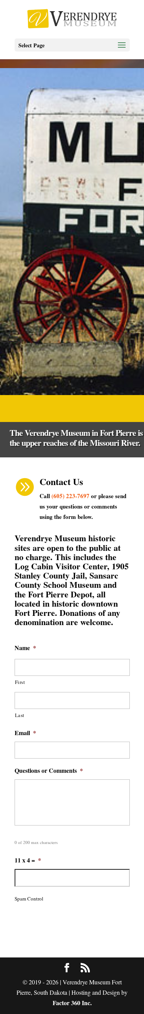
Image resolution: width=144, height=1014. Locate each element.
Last (20, 715)
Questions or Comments (49, 771)
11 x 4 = (28, 860)
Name (25, 648)
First (20, 682)
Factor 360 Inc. (72, 1002)
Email (25, 733)
